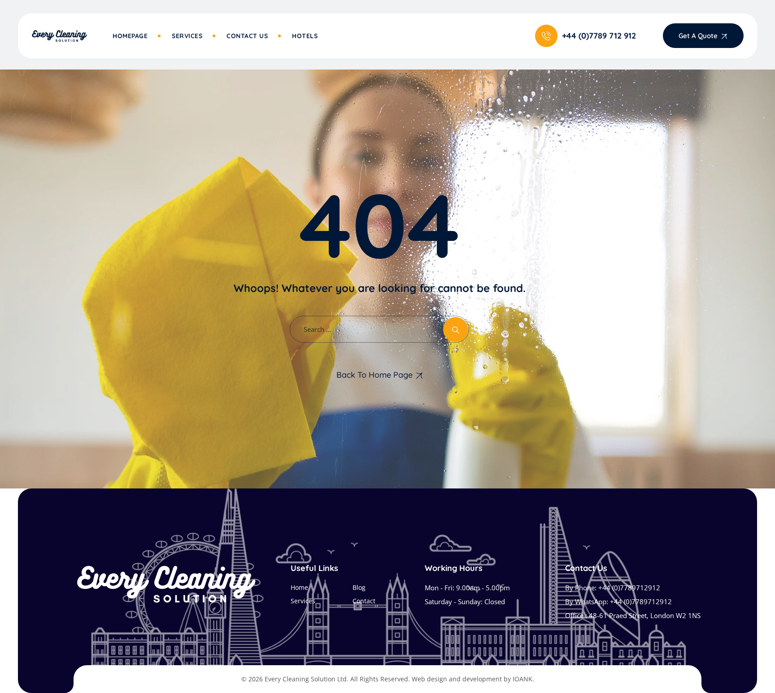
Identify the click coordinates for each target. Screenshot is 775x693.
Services (187, 36)
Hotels (305, 36)
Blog (359, 587)
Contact (364, 601)
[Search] (455, 329)
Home (299, 587)
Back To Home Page (374, 375)
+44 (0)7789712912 (629, 587)
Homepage (130, 36)
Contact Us (247, 36)
